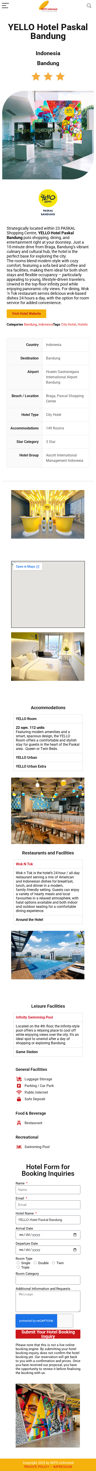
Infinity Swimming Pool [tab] (34, 1017)
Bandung (30, 324)
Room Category (27, 1274)
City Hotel (68, 324)
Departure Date (27, 1244)
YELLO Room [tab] (26, 719)
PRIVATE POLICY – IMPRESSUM (48, 1467)
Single (25, 1263)
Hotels (83, 324)
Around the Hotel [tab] (29, 920)
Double (43, 1263)
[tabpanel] (48, 738)
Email (20, 1198)
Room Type (24, 1259)
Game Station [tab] (27, 1052)
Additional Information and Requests (43, 1289)
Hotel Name (25, 1213)
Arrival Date (24, 1228)
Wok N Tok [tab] (24, 864)
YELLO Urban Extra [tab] (31, 766)
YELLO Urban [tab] (26, 757)
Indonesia (45, 324)
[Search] (89, 6)
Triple (25, 1267)
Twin (60, 1263)
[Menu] (5, 6)
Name (20, 1183)
